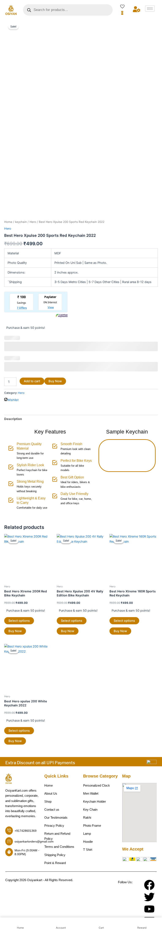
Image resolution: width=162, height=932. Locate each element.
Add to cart (32, 381)
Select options (19, 621)
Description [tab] (13, 419)
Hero (33, 222)
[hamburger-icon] (150, 8)
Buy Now (55, 381)
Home (8, 222)
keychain (21, 222)
